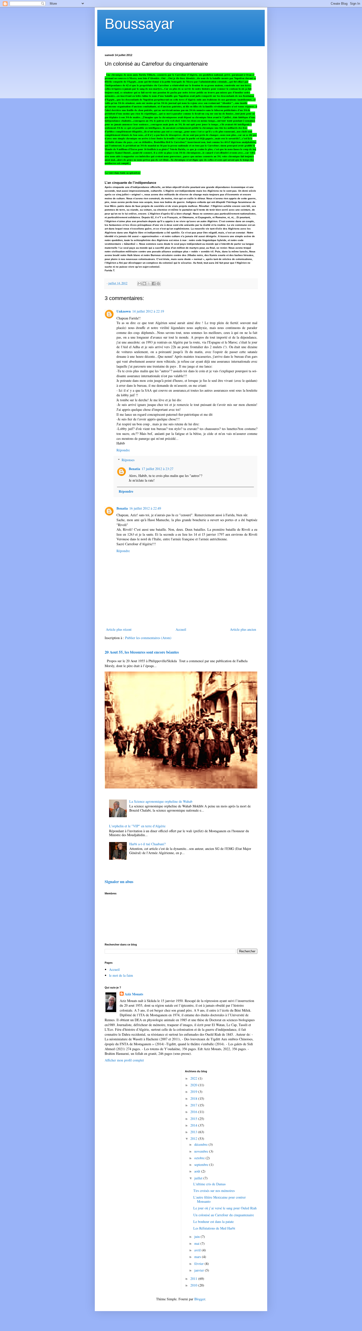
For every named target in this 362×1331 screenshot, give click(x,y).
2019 (194, 1091)
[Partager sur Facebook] (153, 283)
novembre (201, 1151)
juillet (198, 1178)
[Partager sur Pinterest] (158, 283)
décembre (201, 1144)
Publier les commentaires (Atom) (148, 637)
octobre (200, 1158)
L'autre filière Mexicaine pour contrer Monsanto (219, 1199)
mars (198, 1256)
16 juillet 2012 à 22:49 (145, 508)
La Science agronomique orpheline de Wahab (160, 801)
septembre (201, 1164)
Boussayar (139, 23)
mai (197, 1243)
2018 (194, 1098)
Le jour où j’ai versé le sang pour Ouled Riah (225, 1208)
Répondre (123, 450)
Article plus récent (119, 629)
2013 (194, 1132)
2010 (194, 1285)
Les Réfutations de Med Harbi (214, 1228)
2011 (194, 1278)
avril (198, 1250)
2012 (194, 1138)
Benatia (134, 468)
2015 (194, 1118)
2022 (194, 1078)
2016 (194, 1111)
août (197, 1171)
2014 (194, 1125)
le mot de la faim (121, 975)
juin (197, 1236)
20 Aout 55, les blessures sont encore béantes (142, 652)
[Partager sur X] (149, 283)
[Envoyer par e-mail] (139, 283)
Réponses (128, 460)
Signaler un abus (119, 882)
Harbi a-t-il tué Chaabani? (147, 844)
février (199, 1263)
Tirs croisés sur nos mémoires (214, 1190)
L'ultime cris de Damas (209, 1184)
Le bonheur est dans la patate (213, 1221)
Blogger (199, 1299)
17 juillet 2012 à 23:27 (157, 468)
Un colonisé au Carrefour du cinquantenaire (223, 1215)
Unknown (123, 311)
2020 (194, 1085)
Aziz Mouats (134, 994)
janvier (199, 1270)
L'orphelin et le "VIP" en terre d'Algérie (137, 826)
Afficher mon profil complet (124, 1060)
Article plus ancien (243, 629)
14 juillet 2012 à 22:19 (148, 311)
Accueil (181, 629)
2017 (194, 1105)
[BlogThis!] (144, 283)
